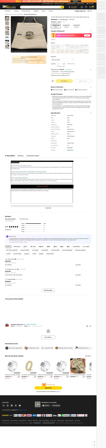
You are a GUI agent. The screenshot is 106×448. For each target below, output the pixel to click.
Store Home (8, 11)
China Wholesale (14, 420)
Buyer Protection (60, 3)
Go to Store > (48, 337)
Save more (81, 3)
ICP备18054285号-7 (37, 422)
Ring (15, 14)
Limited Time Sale (26, 11)
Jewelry (11, 14)
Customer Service (71, 3)
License (30, 422)
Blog (40, 420)
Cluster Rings (20, 14)
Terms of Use (53, 420)
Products (16, 11)
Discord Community (69, 420)
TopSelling (36, 11)
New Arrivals (77, 420)
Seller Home (35, 420)
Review (43, 11)
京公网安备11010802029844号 (49, 422)
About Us (51, 11)
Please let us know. (22, 410)
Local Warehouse (60, 420)
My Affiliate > (26, 61)
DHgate (7, 14)
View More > (88, 356)
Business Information (31, 324)
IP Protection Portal (48, 3)
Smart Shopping (45, 420)
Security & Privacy (23, 420)
